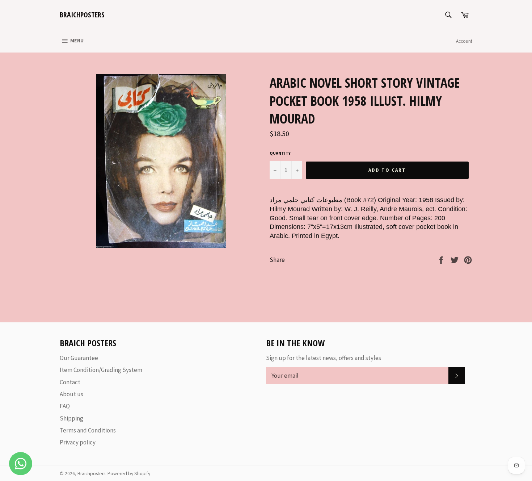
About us (71, 394)
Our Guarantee (79, 358)
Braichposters (82, 15)
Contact (70, 382)
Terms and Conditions (88, 430)
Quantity (280, 153)
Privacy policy (78, 442)
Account (464, 41)
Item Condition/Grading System (101, 370)
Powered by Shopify (128, 473)
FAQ (65, 406)
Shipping (71, 418)
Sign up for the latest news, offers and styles (323, 358)
